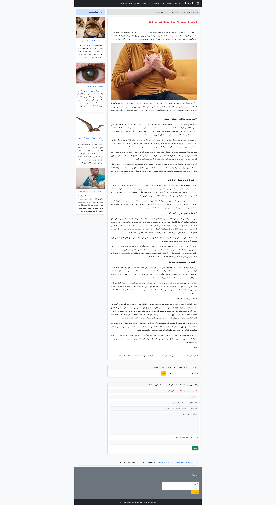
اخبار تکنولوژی (159, 3)
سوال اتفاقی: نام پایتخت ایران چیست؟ (184, 437)
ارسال (195, 448)
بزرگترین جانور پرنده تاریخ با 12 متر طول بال (91, 139)
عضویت (195, 492)
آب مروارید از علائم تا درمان (94, 86)
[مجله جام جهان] (192, 3)
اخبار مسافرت (148, 3)
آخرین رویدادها (126, 3)
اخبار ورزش (169, 3)
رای (163, 373)
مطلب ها (178, 3)
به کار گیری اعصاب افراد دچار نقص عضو (91, 192)
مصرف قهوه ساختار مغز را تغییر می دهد (91, 41)
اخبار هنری (137, 3)
